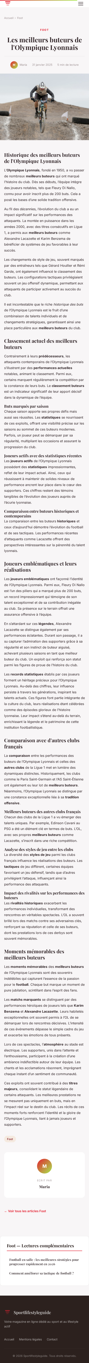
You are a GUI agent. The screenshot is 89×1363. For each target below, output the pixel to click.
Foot (20, 18)
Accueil (8, 18)
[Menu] (81, 3)
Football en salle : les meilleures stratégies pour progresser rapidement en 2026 (44, 1262)
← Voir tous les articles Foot (25, 1211)
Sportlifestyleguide (32, 1312)
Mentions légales (30, 1339)
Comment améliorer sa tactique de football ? (41, 1273)
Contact (52, 1339)
